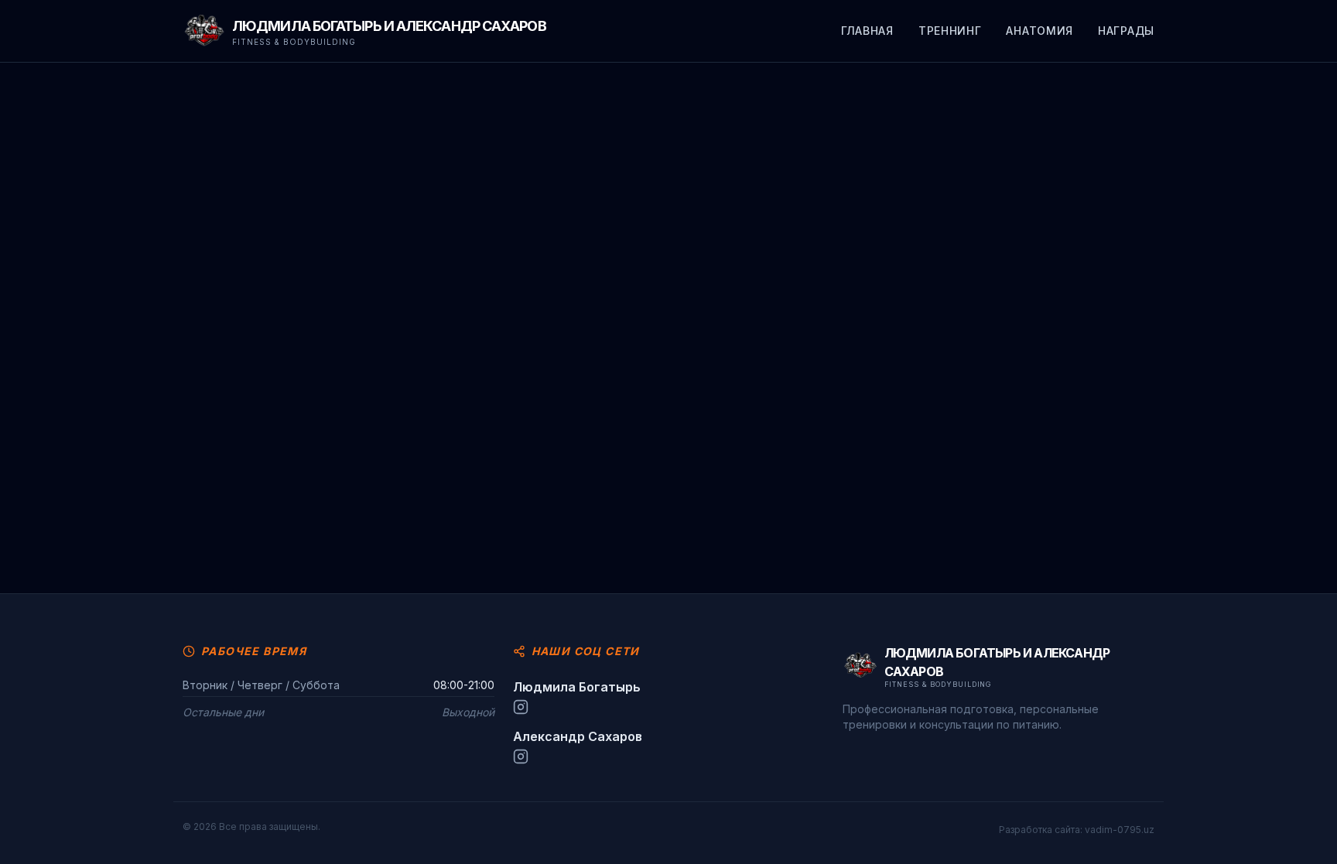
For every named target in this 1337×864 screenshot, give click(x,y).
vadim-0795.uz (1119, 829)
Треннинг (950, 30)
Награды (1126, 30)
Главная (867, 30)
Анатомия (1039, 30)
